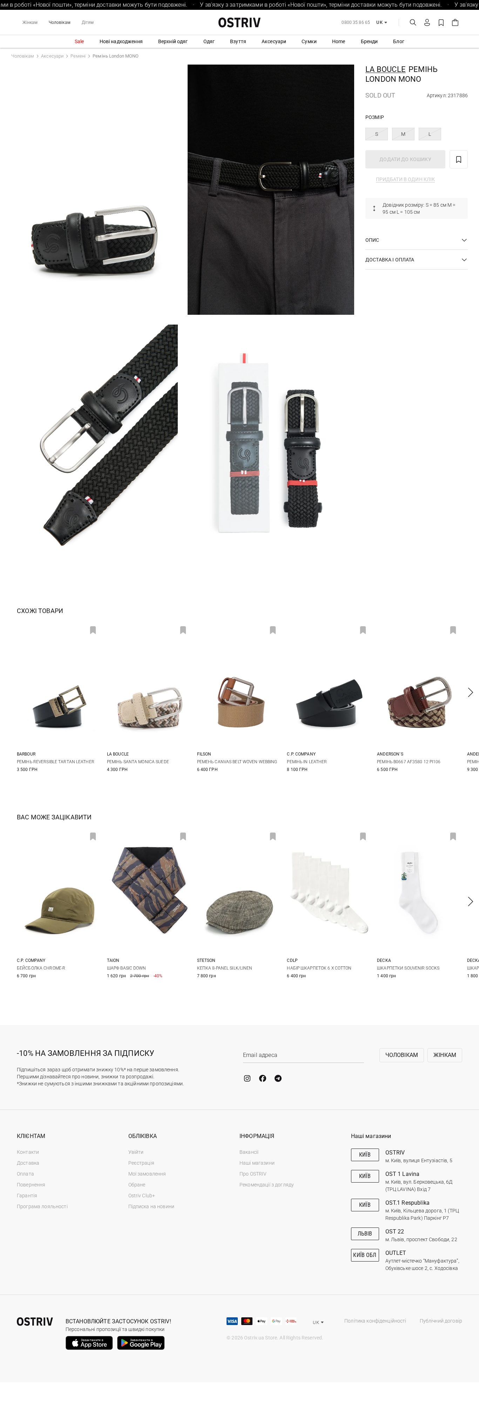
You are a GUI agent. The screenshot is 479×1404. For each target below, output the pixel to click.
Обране (137, 1184)
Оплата (25, 1174)
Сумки (309, 41)
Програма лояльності (42, 1206)
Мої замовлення (147, 1174)
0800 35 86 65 (356, 22)
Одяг (209, 41)
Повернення (31, 1184)
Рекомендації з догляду (267, 1184)
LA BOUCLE (385, 69)
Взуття (238, 41)
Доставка (28, 1163)
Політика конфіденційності (375, 1321)
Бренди (369, 41)
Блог (398, 41)
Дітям (88, 22)
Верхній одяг (173, 41)
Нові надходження (121, 41)
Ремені (78, 56)
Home (338, 41)
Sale (79, 41)
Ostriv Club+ (141, 1195)
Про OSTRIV (253, 1174)
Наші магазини (257, 1163)
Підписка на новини (151, 1206)
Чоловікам (59, 22)
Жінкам (30, 22)
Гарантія (27, 1195)
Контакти (28, 1152)
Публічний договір (441, 1321)
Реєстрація (141, 1163)
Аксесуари (274, 41)
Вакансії (249, 1152)
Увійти (136, 1152)
